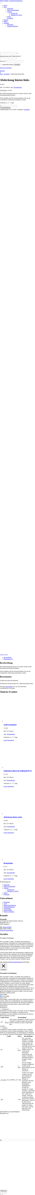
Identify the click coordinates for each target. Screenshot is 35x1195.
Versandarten (7, 908)
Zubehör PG (14, 13)
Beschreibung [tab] (7, 657)
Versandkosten (17, 87)
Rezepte (6, 20)
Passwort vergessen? (6, 68)
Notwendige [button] (3, 994)
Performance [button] (3, 1007)
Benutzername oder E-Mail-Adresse (10, 56)
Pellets (9, 16)
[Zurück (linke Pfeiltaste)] (0, 1194)
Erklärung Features (4, 654)
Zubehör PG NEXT (16, 15)
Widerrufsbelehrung (9, 907)
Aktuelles (6, 23)
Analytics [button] (2, 1026)
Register (2, 71)
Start (1, 74)
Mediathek (10, 24)
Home (5, 5)
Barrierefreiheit (8, 910)
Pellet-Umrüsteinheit (13, 10)
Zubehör (9, 12)
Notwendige (5, 996)
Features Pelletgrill (12, 26)
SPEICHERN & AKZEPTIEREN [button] (10, 1112)
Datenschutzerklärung (10, 905)
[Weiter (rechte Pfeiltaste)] (2, 1194)
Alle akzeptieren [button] (4, 962)
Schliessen (3, 1191)
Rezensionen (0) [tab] (8, 659)
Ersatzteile (10, 18)
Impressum (7, 902)
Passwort (3, 61)
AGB (5, 903)
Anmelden (17, 64)
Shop (5, 7)
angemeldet (9, 686)
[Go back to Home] (17, 51)
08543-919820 (4, 1)
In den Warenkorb (5, 108)
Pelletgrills (10, 8)
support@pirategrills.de (16, 1)
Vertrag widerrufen (9, 911)
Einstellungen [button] (25, 962)
